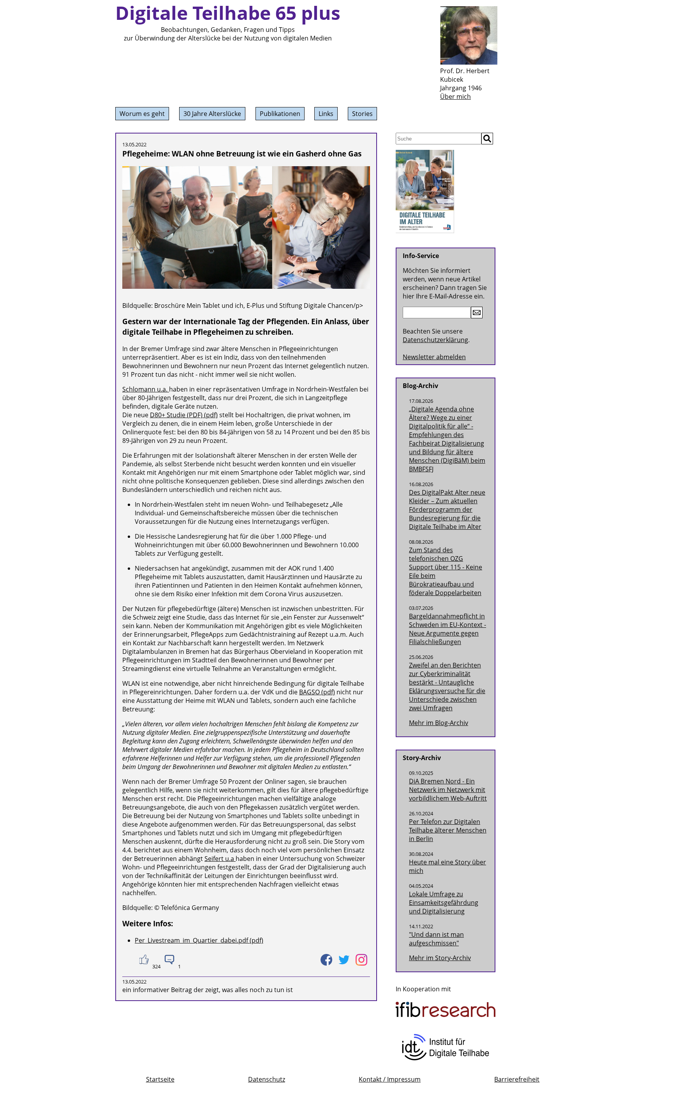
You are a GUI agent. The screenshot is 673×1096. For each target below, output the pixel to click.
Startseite (160, 1079)
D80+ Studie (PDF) (176, 415)
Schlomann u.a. (145, 389)
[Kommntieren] (169, 959)
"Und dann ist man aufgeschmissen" (436, 938)
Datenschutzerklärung (435, 339)
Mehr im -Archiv (440, 958)
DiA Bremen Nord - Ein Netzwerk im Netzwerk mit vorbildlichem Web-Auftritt (448, 790)
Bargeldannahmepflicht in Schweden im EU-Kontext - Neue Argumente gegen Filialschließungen (447, 629)
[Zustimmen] (143, 959)
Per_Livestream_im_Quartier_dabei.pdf (191, 940)
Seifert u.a (220, 858)
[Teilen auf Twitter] (343, 959)
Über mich (455, 96)
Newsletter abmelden (434, 357)
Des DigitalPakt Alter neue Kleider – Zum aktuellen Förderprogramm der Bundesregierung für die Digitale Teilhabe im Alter (447, 509)
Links (326, 113)
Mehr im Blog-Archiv (438, 722)
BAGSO (310, 692)
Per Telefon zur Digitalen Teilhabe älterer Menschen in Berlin (447, 830)
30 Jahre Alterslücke (212, 113)
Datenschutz (266, 1079)
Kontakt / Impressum (390, 1079)
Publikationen (280, 113)
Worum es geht (142, 113)
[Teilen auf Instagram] (361, 959)
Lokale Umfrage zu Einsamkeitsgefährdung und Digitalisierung (443, 902)
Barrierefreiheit (516, 1079)
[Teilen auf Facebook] (326, 959)
